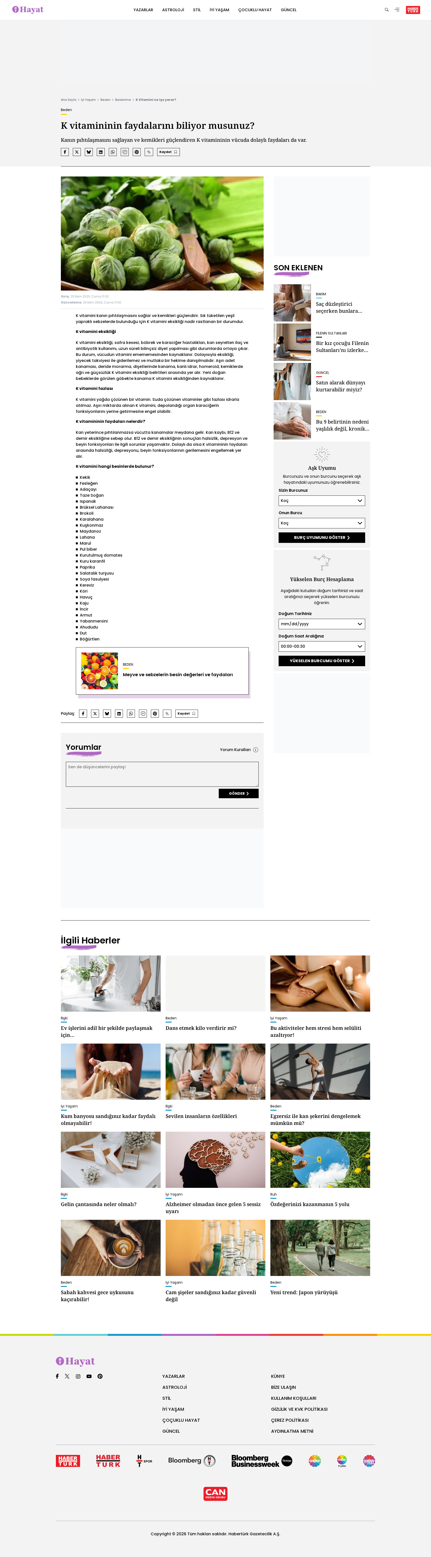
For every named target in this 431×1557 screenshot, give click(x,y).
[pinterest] (100, 1377)
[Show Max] (369, 1461)
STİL (166, 1398)
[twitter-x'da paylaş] (77, 152)
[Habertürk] (68, 1461)
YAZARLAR (173, 1376)
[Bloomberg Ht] (192, 1461)
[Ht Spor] (144, 1461)
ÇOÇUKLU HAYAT (181, 1420)
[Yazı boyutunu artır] (149, 152)
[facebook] (57, 1377)
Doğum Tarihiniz (295, 614)
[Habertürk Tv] (108, 1461)
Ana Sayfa (68, 100)
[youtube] (89, 1377)
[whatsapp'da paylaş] (113, 152)
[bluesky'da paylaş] (89, 152)
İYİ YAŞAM (173, 1409)
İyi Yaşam (88, 100)
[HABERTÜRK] (413, 10)
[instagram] (78, 1377)
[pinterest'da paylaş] (137, 152)
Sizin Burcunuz (293, 490)
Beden (105, 100)
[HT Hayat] (215, 1362)
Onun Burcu (290, 513)
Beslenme (123, 100)
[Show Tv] (315, 1461)
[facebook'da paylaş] (65, 152)
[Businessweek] (262, 1461)
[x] (67, 1377)
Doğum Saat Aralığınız (301, 636)
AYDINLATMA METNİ (292, 1431)
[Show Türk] (342, 1461)
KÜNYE (278, 1376)
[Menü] (397, 10)
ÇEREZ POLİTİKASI (290, 1420)
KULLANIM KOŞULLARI (293, 1398)
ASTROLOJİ (174, 1387)
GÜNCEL (171, 1431)
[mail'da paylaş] (125, 152)
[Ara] (386, 10)
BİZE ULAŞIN (283, 1387)
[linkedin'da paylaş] (101, 152)
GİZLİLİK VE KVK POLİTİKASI (299, 1409)
